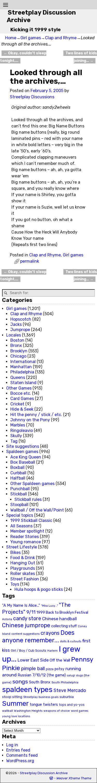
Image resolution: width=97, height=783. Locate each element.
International (23, 361)
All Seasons (21, 525)
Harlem (52, 650)
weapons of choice (56, 711)
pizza (50, 669)
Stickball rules (28, 499)
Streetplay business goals (40, 697)
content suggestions (25, 634)
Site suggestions (22, 446)
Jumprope (20, 329)
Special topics (19, 515)
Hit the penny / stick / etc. (36, 414)
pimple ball (33, 668)
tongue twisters (44, 704)
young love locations (16, 716)
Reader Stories (24, 536)
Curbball (18, 472)
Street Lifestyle (21, 547)
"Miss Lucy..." (49, 605)
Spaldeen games (22, 451)
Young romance (25, 541)
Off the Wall (60, 660)
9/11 (30, 612)
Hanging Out (22, 562)
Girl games (30, 37)
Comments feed (22, 755)
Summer (15, 703)
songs (20, 681)
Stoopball (19, 504)
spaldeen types (27, 689)
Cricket (17, 404)
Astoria (7, 619)
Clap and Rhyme (61, 37)
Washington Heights (28, 711)
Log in (12, 744)
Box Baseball (22, 462)
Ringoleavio (21, 430)
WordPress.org (20, 760)
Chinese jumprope (26, 625)
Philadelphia (22, 372)
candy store (27, 619)
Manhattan (21, 366)
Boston (17, 340)
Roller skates (22, 573)
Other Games (19, 388)
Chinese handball (59, 618)
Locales (13, 335)
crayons (50, 633)
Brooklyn (18, 350)
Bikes (15, 552)
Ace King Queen (25, 457)
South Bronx (39, 682)
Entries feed (18, 750)
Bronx (16, 345)
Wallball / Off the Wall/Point (37, 510)
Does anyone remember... (38, 636)
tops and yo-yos (72, 705)
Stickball (18, 493)
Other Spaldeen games (32, 483)
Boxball (17, 467)
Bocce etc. (20, 393)
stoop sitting (12, 697)
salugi (71, 675)
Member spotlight (27, 531)
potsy (59, 669)
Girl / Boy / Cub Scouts (28, 650)
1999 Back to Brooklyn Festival (62, 612)
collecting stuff (64, 626)
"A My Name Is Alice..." (21, 605)
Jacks (16, 324)
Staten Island (23, 382)
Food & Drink (22, 557)
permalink (29, 261)
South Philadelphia (64, 682)
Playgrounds (22, 568)
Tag (14, 441)
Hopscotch (20, 319)
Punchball (20, 488)
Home (10, 37)
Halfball (17, 478)
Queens (17, 377)
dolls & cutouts (70, 641)
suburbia (66, 697)
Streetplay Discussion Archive (44, 773)
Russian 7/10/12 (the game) (42, 675)
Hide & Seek (21, 409)
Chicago (18, 356)
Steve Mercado (70, 690)
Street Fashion (24, 579)
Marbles (17, 425)
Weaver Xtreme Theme (73, 778)
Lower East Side (33, 660)
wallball (7, 711)
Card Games (22, 398)
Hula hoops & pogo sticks (38, 589)
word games (79, 711)
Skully (16, 435)
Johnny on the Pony (30, 419)
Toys (14, 584)
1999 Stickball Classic (31, 520)
